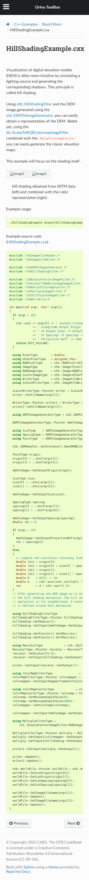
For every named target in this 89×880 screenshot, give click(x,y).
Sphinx (29, 867)
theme (53, 867)
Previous (20, 823)
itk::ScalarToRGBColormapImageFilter (37, 133)
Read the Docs (18, 872)
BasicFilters (51, 24)
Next (71, 823)
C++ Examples (26, 24)
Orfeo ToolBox (47, 7)
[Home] (8, 24)
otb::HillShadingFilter (34, 104)
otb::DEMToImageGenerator (29, 115)
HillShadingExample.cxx (27, 242)
